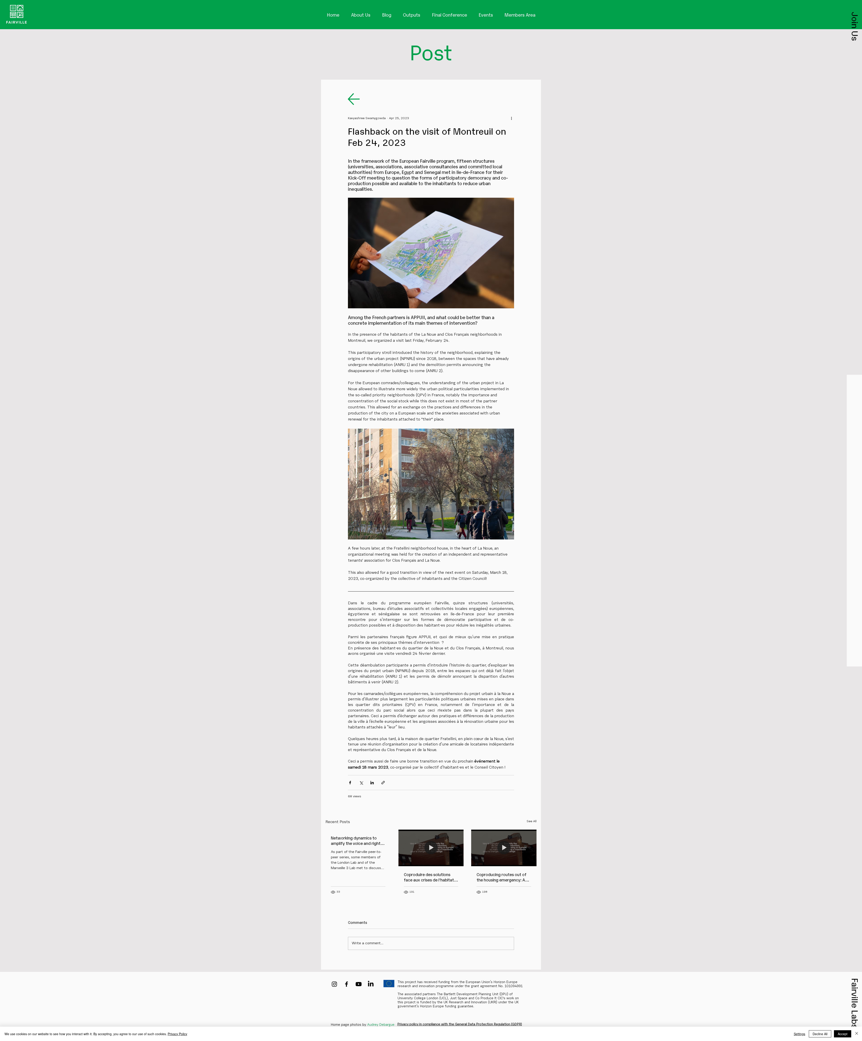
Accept (842, 1034)
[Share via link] (383, 782)
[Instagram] (334, 984)
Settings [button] (799, 1034)
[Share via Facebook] (350, 782)
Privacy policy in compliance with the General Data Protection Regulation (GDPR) (459, 1023)
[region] (16, 14)
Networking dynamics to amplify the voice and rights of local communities (357, 840)
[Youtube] (358, 984)
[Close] (856, 1033)
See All (532, 821)
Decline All (820, 1034)
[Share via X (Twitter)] (361, 782)
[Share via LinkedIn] (372, 782)
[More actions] (511, 118)
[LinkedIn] (370, 984)
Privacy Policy (177, 1034)
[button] (855, 26)
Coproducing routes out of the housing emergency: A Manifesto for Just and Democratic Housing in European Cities (501, 877)
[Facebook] (346, 984)
